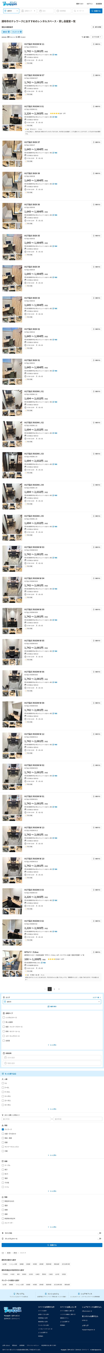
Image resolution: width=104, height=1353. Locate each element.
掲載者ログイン (64, 1318)
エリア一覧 (96, 997)
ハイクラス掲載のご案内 (67, 1314)
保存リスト (80, 4)
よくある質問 (42, 1332)
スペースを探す (42, 1311)
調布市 (15, 1252)
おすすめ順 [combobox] (95, 37)
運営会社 (14, 1345)
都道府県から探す (43, 1321)
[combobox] (10, 11)
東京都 (8, 1252)
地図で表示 (53, 1006)
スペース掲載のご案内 (66, 1311)
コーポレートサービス (44, 1329)
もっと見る (53, 1045)
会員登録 (99, 4)
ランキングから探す (43, 1325)
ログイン (90, 4)
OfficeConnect (86, 1311)
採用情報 (22, 1345)
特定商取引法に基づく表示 (48, 1345)
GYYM (84, 1320)
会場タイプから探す (43, 1314)
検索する (97, 11)
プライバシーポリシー (33, 1345)
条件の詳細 (98, 27)
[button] (51, 1017)
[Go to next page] (59, 989)
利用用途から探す (43, 1318)
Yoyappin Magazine (87, 1330)
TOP (3, 1252)
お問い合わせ (6, 1345)
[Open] (17, 10)
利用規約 (40, 1336)
